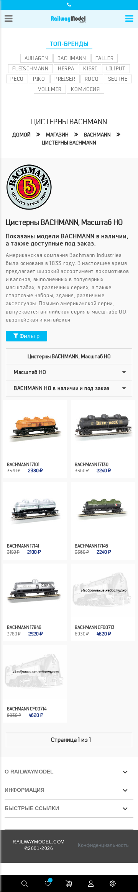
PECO (17, 79)
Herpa (66, 68)
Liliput (116, 68)
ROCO (92, 79)
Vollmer (50, 89)
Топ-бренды (69, 44)
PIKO (39, 79)
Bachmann (72, 58)
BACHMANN (97, 135)
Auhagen (36, 58)
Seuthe (118, 79)
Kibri (90, 68)
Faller (104, 58)
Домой (21, 135)
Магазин (57, 135)
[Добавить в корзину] (28, 441)
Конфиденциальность (103, 845)
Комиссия (85, 89)
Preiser (65, 79)
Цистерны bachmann (69, 143)
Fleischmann (30, 68)
